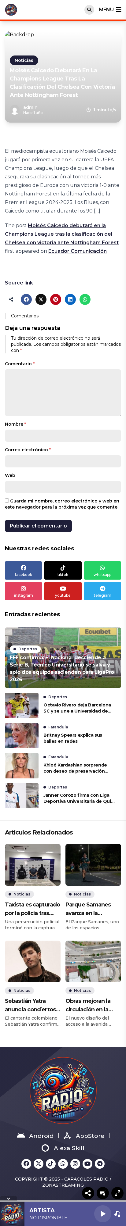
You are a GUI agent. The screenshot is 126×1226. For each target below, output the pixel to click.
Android (41, 1135)
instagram (23, 595)
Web (10, 475)
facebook (23, 574)
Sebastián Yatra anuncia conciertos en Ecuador (30, 1006)
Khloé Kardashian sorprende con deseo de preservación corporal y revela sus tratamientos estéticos (75, 768)
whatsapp (102, 574)
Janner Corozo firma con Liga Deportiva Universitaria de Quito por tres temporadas (79, 798)
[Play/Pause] (102, 1213)
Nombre (15, 424)
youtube (63, 595)
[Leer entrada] (63, 657)
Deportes (27, 649)
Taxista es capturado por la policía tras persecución (32, 909)
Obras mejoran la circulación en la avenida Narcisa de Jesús (90, 1006)
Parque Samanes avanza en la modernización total (92, 909)
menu (106, 10)
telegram (102, 595)
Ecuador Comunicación (77, 251)
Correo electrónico (28, 449)
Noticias (24, 60)
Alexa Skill (69, 1148)
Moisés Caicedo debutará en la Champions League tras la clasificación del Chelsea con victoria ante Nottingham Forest (62, 234)
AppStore (90, 1135)
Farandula (58, 727)
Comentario (20, 363)
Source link (19, 283)
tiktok (62, 574)
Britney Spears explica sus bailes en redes (72, 738)
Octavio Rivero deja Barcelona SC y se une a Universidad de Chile (77, 708)
